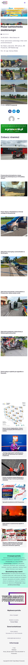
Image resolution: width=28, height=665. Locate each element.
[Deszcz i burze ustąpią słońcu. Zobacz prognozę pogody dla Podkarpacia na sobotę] (14, 414)
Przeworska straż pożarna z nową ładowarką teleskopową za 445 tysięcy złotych (13, 177)
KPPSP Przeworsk (11, 105)
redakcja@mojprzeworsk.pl (14, 638)
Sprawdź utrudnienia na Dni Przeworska (13, 502)
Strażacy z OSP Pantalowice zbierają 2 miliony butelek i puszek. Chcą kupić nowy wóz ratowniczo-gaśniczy (13, 544)
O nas (14, 647)
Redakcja (14, 649)
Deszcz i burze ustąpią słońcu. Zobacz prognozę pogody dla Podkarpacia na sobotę (13, 430)
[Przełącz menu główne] (24, 2)
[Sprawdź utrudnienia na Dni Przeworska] (14, 492)
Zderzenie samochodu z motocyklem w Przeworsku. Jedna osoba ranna (13, 292)
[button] (10, 111)
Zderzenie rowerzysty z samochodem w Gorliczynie (13, 252)
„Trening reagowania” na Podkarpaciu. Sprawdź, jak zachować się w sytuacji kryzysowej (13, 454)
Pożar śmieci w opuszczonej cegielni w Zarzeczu (13, 524)
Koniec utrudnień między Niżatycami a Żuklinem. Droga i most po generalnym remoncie (13, 479)
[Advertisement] (14, 388)
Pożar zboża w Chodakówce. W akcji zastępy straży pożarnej (12, 212)
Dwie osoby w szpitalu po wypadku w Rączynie (12, 372)
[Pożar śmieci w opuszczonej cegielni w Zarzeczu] (14, 513)
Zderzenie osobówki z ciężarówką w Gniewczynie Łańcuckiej (12, 332)
